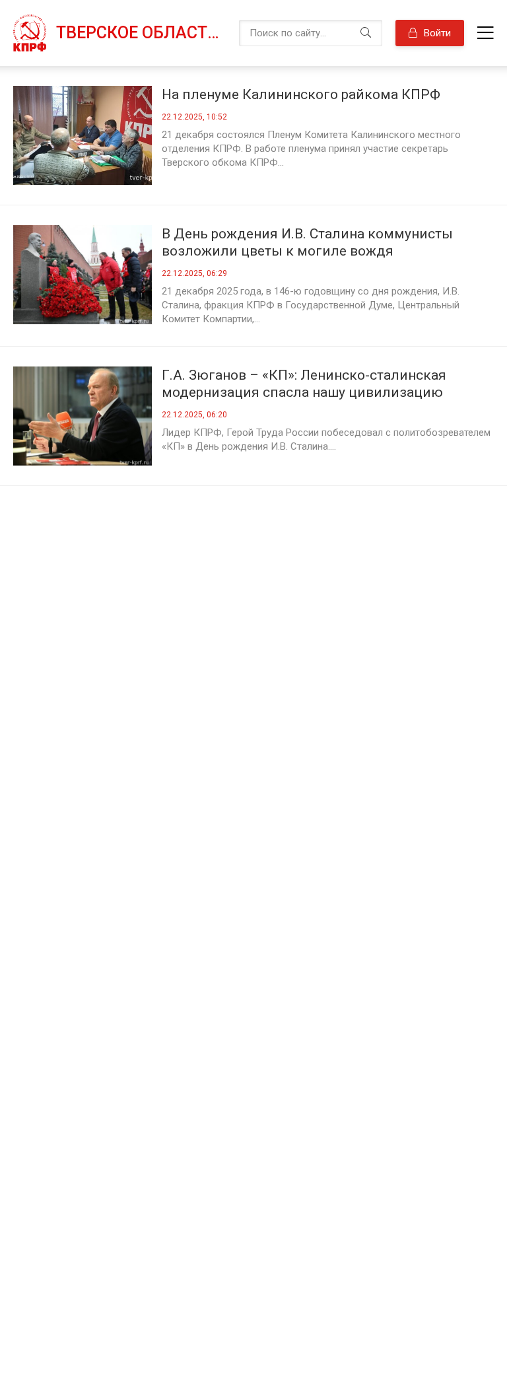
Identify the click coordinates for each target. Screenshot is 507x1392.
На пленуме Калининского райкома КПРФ (301, 94)
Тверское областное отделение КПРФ (141, 32)
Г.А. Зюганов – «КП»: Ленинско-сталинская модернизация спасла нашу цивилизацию (304, 383)
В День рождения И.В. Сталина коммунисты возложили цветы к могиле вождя (307, 242)
